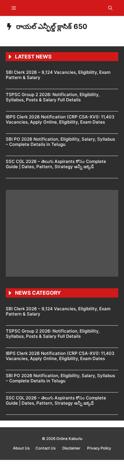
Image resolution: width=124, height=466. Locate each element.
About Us (21, 448)
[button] (110, 8)
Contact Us (46, 448)
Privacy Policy (99, 448)
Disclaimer (71, 448)
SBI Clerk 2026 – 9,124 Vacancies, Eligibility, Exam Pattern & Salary (58, 74)
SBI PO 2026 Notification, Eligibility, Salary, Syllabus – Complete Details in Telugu (60, 141)
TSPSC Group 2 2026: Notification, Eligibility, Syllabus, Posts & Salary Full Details (52, 97)
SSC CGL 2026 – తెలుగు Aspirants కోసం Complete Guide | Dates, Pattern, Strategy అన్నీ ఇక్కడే (56, 164)
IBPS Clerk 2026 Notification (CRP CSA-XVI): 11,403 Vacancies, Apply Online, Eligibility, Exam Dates (60, 119)
